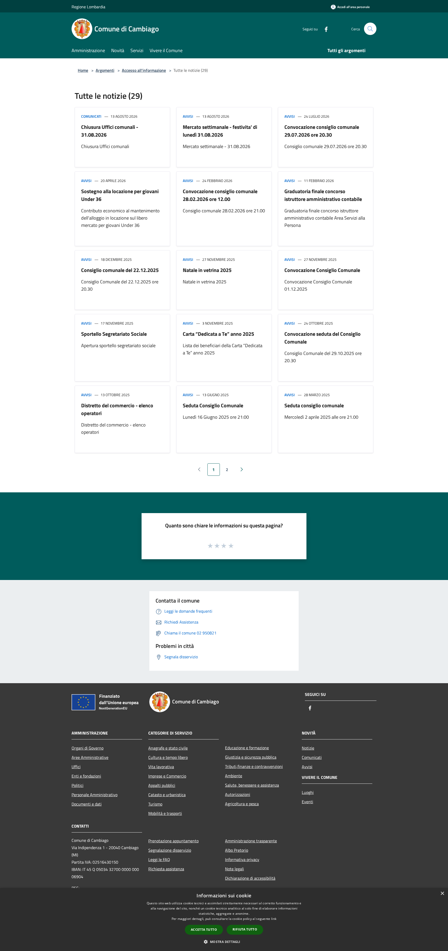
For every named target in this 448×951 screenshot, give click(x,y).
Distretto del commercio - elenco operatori (117, 409)
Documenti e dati (87, 804)
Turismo (155, 804)
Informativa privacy (242, 859)
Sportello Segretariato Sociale (114, 334)
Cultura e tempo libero (168, 757)
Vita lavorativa (161, 767)
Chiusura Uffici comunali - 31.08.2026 (109, 131)
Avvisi (188, 116)
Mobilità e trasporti (165, 813)
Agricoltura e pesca (242, 804)
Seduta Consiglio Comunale (213, 405)
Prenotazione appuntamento (173, 841)
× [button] (442, 894)
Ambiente (233, 776)
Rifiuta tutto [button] (245, 929)
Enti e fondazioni (86, 776)
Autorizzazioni (237, 794)
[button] (224, 942)
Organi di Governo (87, 748)
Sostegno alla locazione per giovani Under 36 (120, 195)
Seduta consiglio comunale (314, 405)
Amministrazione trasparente (251, 841)
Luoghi (308, 792)
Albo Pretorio (236, 850)
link (273, 919)
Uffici (76, 767)
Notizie (308, 748)
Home (83, 70)
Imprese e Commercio (167, 776)
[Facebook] (324, 28)
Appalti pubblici (161, 785)
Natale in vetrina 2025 (207, 270)
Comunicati (91, 116)
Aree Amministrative (90, 757)
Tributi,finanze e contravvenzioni (254, 766)
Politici (77, 785)
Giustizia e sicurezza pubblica (250, 757)
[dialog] (224, 919)
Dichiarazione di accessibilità (250, 878)
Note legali (234, 869)
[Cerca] (370, 29)
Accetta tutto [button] (204, 929)
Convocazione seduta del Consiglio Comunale (322, 338)
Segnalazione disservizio (169, 850)
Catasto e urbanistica (167, 795)
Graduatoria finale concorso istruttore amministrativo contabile (323, 195)
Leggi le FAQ (159, 859)
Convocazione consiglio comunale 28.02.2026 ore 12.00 (220, 195)
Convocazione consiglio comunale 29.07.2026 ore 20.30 (321, 131)
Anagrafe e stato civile (168, 748)
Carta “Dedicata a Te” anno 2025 (218, 334)
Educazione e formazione (247, 748)
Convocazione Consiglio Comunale (322, 270)
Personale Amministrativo (94, 795)
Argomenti (105, 70)
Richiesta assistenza (166, 869)
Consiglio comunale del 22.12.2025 (120, 270)
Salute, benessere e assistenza (252, 785)
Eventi (307, 802)
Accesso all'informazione (144, 70)
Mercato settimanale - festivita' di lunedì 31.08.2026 (220, 131)
